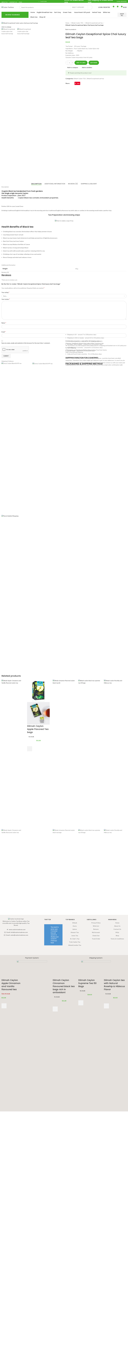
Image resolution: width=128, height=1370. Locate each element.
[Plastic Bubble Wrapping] (17, 589)
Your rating (5, 292)
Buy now (93, 62)
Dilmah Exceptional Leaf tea (94, 23)
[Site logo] (8, 7)
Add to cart (81, 62)
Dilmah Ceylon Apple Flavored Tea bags (37, 729)
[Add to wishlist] (4, 1000)
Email (4, 332)
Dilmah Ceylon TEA (77, 23)
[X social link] (73, 83)
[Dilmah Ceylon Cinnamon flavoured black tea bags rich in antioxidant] (64, 754)
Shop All (122, 14)
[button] (29, 748)
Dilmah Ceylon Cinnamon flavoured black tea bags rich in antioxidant (64, 986)
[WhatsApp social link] (81, 83)
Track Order (43, 1)
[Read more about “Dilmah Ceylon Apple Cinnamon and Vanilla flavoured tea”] (4, 1005)
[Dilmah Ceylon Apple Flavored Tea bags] (38, 690)
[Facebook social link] (71, 83)
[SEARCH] (90, 7)
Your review (6, 299)
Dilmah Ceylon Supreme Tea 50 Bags (87, 983)
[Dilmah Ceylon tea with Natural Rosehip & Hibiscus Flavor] (115, 754)
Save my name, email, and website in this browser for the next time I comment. (26, 343)
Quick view (4, 1010)
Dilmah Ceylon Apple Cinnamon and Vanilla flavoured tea (11, 985)
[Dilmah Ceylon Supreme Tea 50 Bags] (89, 754)
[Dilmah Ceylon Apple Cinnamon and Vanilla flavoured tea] (13, 754)
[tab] (36, 184)
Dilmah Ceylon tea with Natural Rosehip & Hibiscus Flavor (114, 985)
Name (4, 323)
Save (78, 83)
